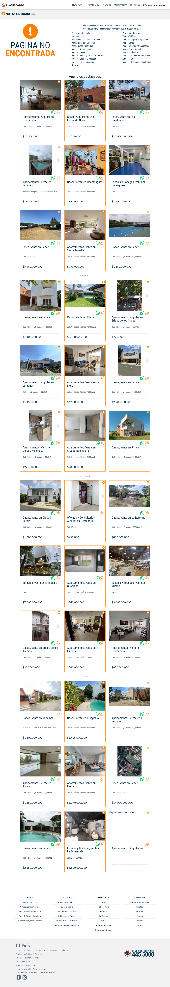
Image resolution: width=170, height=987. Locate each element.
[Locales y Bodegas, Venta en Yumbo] (129, 561)
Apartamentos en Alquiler (67, 902)
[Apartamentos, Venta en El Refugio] (129, 696)
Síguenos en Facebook (103, 925)
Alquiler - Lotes (128, 58)
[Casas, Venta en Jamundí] (40, 696)
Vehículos (139, 912)
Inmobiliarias (94, 5)
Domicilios (103, 912)
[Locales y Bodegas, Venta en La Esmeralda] (85, 826)
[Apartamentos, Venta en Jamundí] (40, 160)
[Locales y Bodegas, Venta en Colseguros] (129, 160)
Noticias (107, 5)
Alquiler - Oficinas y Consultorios (136, 62)
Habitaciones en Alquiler (66, 916)
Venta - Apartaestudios (81, 33)
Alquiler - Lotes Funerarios (83, 62)
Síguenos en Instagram (103, 930)
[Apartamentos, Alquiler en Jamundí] (40, 360)
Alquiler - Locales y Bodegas (84, 58)
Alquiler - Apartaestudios (82, 49)
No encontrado (17, 14)
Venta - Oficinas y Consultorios (135, 46)
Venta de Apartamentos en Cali (30, 907)
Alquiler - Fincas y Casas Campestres (88, 55)
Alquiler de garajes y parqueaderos (67, 925)
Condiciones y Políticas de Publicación (29, 954)
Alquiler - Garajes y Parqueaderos (136, 55)
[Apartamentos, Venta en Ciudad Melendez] (40, 425)
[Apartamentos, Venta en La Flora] (85, 360)
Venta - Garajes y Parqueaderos (136, 39)
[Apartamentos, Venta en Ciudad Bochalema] (85, 425)
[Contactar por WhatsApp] (53, 113)
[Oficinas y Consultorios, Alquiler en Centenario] (85, 495)
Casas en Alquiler (67, 907)
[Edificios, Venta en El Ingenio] (40, 561)
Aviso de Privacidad (23, 961)
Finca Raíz (77, 5)
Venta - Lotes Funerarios (82, 46)
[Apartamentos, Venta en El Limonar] (85, 626)
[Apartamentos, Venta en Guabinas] (85, 561)
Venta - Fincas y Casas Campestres (87, 39)
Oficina (103, 902)
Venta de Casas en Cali (30, 902)
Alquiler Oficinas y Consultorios (66, 921)
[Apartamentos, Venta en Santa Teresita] (85, 225)
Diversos (139, 921)
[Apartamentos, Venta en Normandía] (129, 626)
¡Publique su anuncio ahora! (139, 902)
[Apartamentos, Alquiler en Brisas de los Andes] (129, 295)
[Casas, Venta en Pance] (129, 225)
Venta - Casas (78, 36)
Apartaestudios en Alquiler (67, 912)
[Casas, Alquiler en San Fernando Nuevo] (85, 95)
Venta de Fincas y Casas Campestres (30, 921)
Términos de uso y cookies (25, 965)
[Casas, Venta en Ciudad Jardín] (40, 495)
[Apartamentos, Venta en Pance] (40, 761)
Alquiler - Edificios (130, 52)
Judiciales (139, 925)
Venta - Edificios (129, 36)
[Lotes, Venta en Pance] (40, 225)
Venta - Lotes (128, 42)
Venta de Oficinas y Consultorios (30, 916)
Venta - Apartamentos (132, 33)
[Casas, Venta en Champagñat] (85, 160)
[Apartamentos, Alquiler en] (129, 826)
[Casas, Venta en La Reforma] (129, 495)
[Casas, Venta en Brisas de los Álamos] (40, 626)
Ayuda (103, 921)
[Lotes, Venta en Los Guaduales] (129, 95)
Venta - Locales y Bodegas (83, 42)
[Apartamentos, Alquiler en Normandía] (40, 95)
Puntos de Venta (103, 907)
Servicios (75, 65)
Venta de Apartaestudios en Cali (30, 912)
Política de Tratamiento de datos (27, 958)
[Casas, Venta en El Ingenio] (85, 696)
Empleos (140, 916)
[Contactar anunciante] (58, 113)
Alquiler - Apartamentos (132, 49)
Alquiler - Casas (78, 52)
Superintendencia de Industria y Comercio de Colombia (35, 973)
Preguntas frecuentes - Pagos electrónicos (31, 969)
